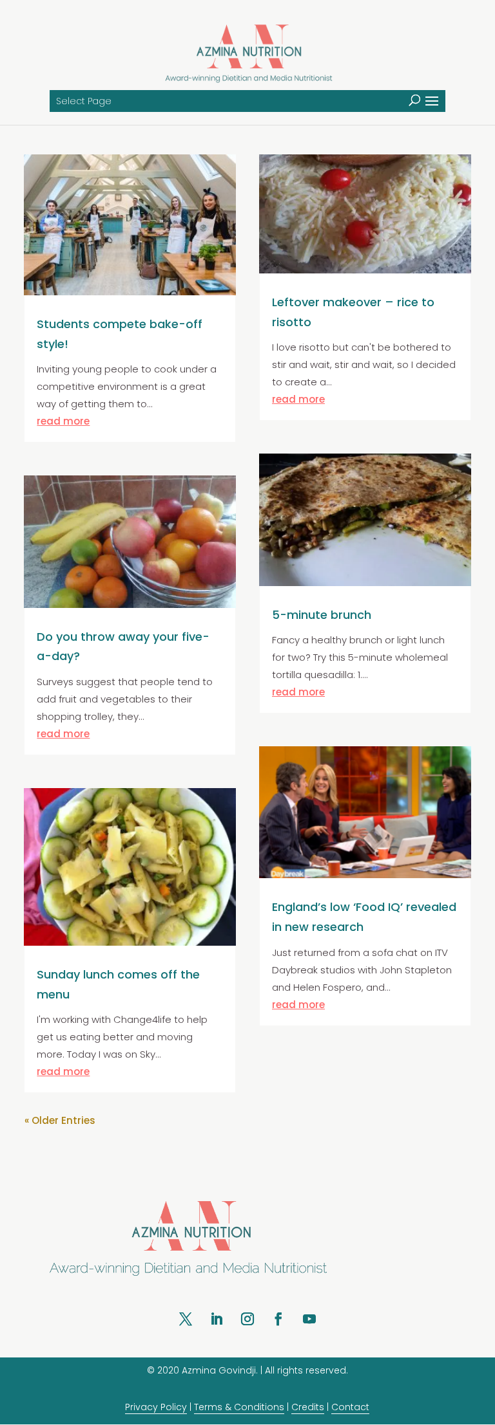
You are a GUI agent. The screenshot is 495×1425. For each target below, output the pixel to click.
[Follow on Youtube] (309, 1319)
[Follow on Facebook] (278, 1319)
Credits (307, 1407)
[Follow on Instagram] (247, 1319)
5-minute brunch (321, 615)
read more (63, 421)
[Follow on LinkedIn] (216, 1319)
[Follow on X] (186, 1319)
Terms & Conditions (239, 1407)
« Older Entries (59, 1120)
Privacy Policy (156, 1407)
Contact (350, 1407)
